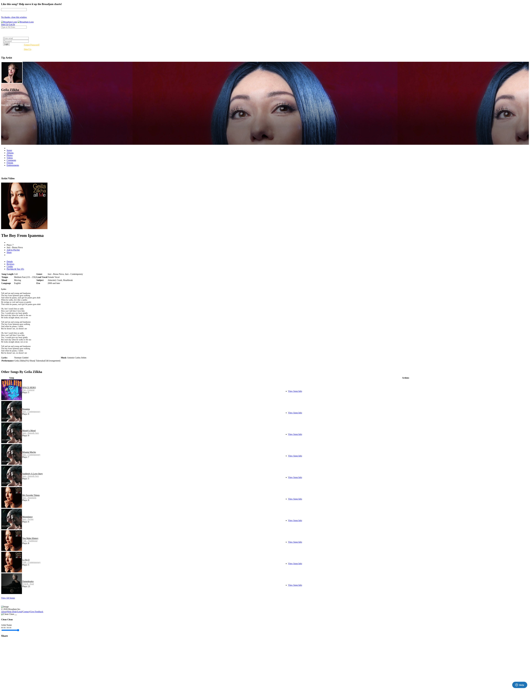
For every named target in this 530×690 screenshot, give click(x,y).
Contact (26, 611)
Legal (19, 611)
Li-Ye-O (26, 560)
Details (10, 261)
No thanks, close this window (14, 17)
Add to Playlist (13, 250)
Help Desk (12, 611)
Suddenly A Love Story (32, 473)
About (4, 611)
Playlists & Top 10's (15, 269)
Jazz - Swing (27, 519)
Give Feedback (36, 611)
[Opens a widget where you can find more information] (519, 685)
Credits (10, 266)
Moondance (27, 517)
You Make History (30, 538)
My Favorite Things (31, 495)
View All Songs (8, 598)
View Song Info (295, 391)
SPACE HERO (29, 387)
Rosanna (26, 409)
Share (27, 105)
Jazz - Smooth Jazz (30, 433)
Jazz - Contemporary (31, 411)
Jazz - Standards (29, 498)
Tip (21, 105)
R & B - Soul (28, 584)
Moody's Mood (29, 430)
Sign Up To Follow (9, 105)
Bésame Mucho (29, 452)
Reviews (10, 264)
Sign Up (27, 49)
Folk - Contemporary (31, 562)
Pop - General (28, 390)
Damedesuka (28, 581)
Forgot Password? (32, 45)
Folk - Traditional (29, 541)
